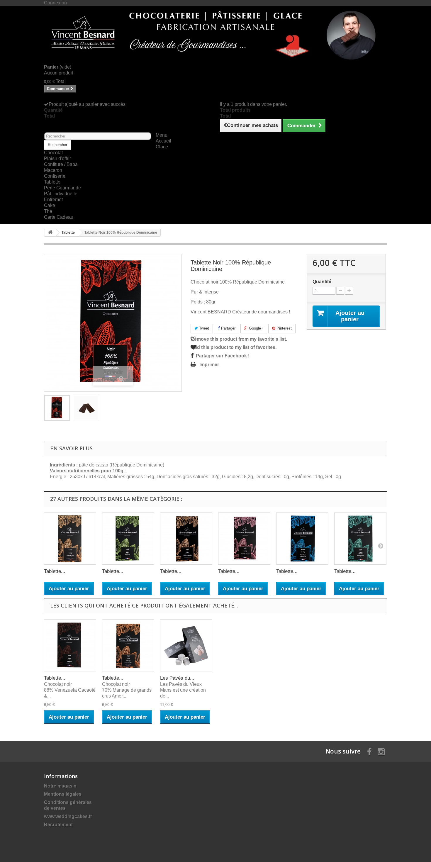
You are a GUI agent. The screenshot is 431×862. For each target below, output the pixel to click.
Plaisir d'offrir (57, 158)
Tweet (203, 328)
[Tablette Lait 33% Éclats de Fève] (70, 539)
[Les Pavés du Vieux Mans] (186, 645)
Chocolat (53, 152)
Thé (48, 211)
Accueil (163, 140)
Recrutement (58, 824)
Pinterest (283, 328)
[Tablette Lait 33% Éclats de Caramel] (244, 539)
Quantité (322, 281)
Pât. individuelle (60, 193)
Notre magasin (60, 785)
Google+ (255, 328)
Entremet (53, 199)
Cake (49, 205)
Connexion (55, 2)
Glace (162, 146)
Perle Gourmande (62, 187)
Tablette (52, 181)
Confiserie (54, 176)
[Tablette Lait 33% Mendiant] (128, 539)
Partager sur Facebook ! (223, 355)
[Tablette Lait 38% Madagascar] (360, 539)
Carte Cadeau (58, 217)
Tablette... (54, 571)
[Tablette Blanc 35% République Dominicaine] (302, 539)
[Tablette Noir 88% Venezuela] (70, 645)
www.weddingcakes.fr (68, 816)
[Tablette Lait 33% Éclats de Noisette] (186, 539)
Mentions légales (63, 794)
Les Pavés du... (177, 678)
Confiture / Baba (61, 164)
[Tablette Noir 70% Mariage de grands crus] (128, 645)
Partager (227, 328)
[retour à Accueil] (50, 232)
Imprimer (209, 364)
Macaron (53, 170)
